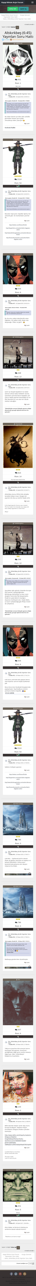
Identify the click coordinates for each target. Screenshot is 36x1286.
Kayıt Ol (23, 9)
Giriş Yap (12, 9)
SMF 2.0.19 (5, 1277)
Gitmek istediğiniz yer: (22, 1263)
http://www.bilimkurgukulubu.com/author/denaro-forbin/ (18, 233)
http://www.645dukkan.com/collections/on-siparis (18, 111)
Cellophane (19, 1071)
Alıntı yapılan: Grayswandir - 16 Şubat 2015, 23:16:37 (18, 578)
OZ (19, 1170)
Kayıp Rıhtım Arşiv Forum (12, 2)
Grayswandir (19, 424)
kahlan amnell (19, 804)
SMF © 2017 (12, 1277)
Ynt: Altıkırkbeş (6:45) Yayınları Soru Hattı (19, 94)
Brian (28, 1281)
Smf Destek (22, 1279)
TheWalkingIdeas (19, 337)
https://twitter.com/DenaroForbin (18, 225)
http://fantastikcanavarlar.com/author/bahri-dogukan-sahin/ (18, 238)
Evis (19, 980)
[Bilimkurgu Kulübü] (19, 186)
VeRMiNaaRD (18, 43)
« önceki (26, 24)
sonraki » (31, 24)
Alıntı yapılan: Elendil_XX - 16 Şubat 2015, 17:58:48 (17, 100)
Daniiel (15, 1281)
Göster (12, 693)
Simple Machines (20, 1277)
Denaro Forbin (19, 139)
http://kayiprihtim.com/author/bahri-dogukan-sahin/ (18, 228)
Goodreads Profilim (10, 127)
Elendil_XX (19, 254)
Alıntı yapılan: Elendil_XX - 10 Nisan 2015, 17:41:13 (17, 941)
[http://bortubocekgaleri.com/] (19, 1215)
